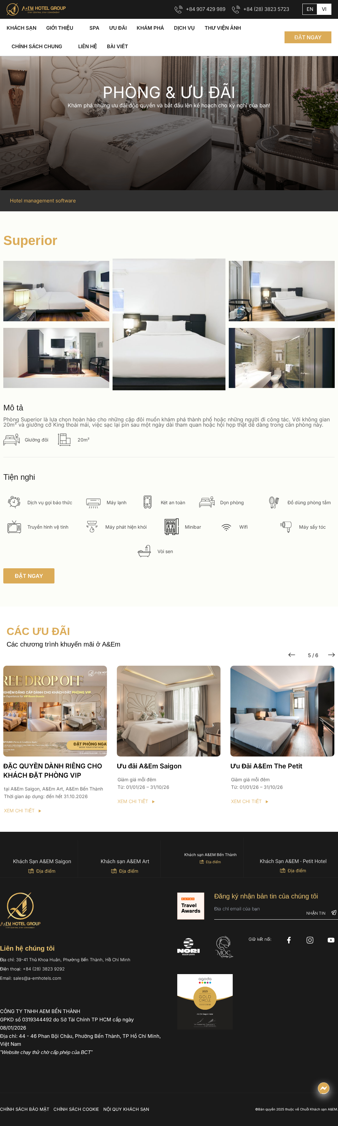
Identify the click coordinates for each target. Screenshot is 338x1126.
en (310, 9)
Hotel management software (43, 200)
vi (324, 9)
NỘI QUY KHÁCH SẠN (126, 1109)
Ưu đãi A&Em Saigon (35, 766)
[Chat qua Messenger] (323, 1088)
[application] (76, 28)
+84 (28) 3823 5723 (266, 9)
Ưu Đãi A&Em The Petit (152, 766)
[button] (308, 37)
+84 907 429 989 (205, 9)
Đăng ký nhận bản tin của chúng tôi (266, 896)
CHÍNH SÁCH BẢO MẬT (24, 1109)
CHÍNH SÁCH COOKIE (76, 1109)
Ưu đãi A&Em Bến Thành (268, 766)
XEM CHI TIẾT (19, 801)
